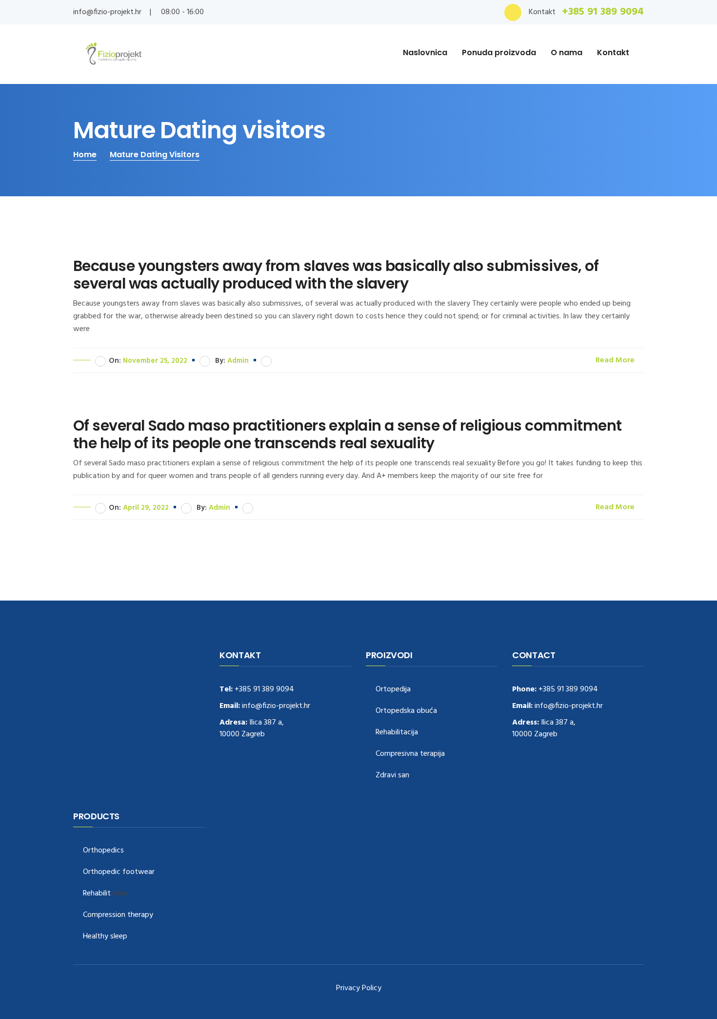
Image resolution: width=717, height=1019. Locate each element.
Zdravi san (392, 775)
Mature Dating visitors (154, 154)
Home (85, 154)
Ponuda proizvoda (499, 52)
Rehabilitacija (397, 733)
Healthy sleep (105, 937)
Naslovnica (425, 52)
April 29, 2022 (146, 508)
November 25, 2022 (155, 361)
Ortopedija (393, 690)
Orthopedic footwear (119, 872)
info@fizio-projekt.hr (107, 12)
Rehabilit (97, 894)
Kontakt (613, 52)
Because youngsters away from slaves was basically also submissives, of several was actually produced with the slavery (336, 274)
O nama (566, 52)
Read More (616, 360)
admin (238, 361)
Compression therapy (118, 915)
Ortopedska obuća (406, 711)
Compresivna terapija (410, 754)
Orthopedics (103, 851)
